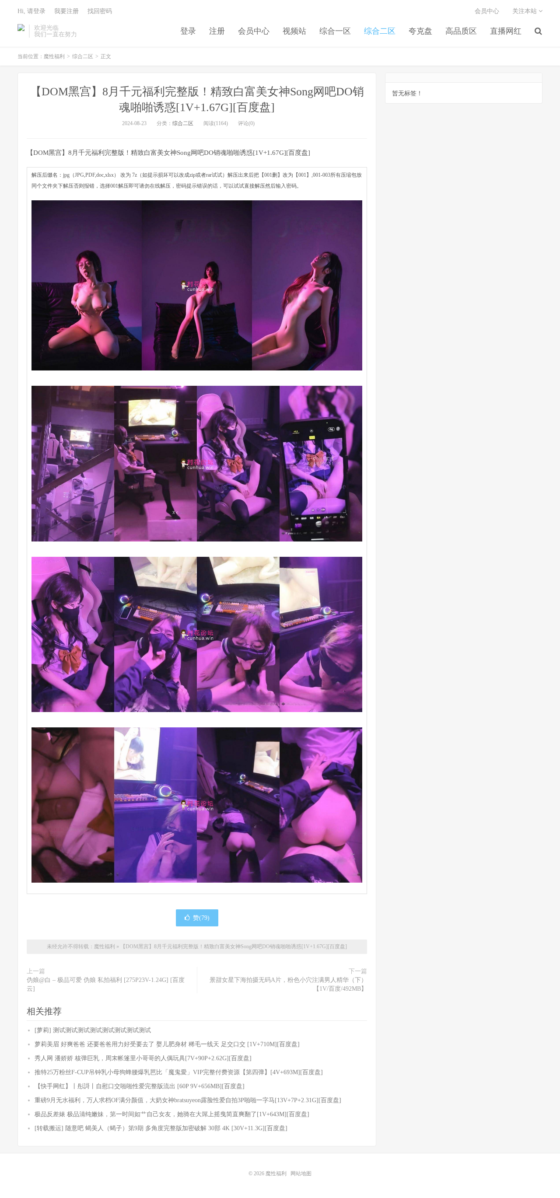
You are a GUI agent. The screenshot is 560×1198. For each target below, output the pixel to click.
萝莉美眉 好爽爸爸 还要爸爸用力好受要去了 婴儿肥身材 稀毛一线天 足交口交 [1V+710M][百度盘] (167, 1044)
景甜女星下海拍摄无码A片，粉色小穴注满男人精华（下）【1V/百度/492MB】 (288, 984)
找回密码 (100, 11)
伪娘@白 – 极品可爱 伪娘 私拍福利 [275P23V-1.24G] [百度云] (106, 984)
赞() (201, 918)
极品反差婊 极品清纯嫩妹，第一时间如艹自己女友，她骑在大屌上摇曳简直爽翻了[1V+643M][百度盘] (172, 1114)
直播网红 (506, 31)
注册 (217, 31)
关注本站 (525, 11)
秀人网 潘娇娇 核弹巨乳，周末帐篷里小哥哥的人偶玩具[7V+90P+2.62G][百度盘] (143, 1058)
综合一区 (335, 31)
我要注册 (66, 11)
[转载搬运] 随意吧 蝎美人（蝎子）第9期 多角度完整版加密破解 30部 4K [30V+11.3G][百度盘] (161, 1128)
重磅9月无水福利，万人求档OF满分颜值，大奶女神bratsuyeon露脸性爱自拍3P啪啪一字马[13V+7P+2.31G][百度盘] (188, 1100)
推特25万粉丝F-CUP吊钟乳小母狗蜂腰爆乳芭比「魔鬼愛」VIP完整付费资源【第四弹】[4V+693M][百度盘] (179, 1072)
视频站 (294, 31)
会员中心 (254, 31)
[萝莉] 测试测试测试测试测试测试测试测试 (93, 1030)
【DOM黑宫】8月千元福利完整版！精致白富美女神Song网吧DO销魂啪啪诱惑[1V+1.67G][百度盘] (233, 946)
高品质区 (461, 31)
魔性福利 (21, 31)
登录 (188, 31)
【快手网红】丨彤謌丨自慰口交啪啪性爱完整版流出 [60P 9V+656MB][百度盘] (140, 1086)
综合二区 (380, 31)
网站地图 (301, 1173)
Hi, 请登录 (32, 11)
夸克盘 (420, 31)
